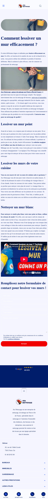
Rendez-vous (19, 497)
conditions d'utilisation (14, 339)
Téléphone (32, 497)
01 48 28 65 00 (10, 454)
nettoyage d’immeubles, (39, 97)
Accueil (5, 497)
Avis (43, 497)
